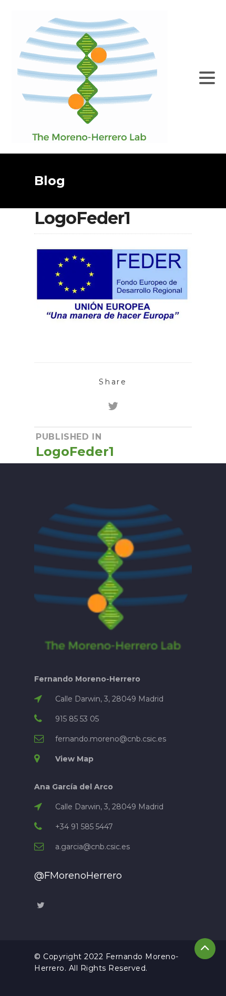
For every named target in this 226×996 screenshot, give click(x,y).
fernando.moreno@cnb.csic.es (110, 739)
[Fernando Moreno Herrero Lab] (90, 76)
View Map (74, 759)
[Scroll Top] (204, 948)
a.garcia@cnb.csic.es (92, 846)
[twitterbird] (113, 406)
